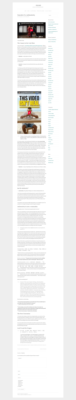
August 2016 (50, 98)
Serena (49, 39)
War (49, 145)
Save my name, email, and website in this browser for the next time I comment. (20, 383)
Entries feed (50, 158)
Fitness (49, 121)
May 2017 (49, 86)
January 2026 (50, 48)
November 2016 (50, 94)
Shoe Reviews (50, 133)
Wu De (49, 149)
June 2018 (49, 76)
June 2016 (49, 102)
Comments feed (50, 160)
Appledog (27, 16)
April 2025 (50, 56)
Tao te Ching (50, 139)
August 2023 (50, 64)
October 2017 (50, 82)
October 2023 (50, 62)
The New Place (54, 39)
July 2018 (49, 74)
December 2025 (50, 50)
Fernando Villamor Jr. (27, 394)
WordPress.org (50, 162)
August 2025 (50, 52)
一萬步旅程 (38, 5)
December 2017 (50, 80)
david (49, 41)
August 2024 (50, 58)
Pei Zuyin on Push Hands (52, 27)
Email (19, 374)
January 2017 (50, 92)
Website (19, 377)
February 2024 (50, 60)
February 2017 (50, 90)
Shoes (49, 135)
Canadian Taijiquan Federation (53, 109)
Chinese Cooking (51, 113)
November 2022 (50, 70)
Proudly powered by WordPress (22, 393)
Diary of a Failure (51, 117)
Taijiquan (49, 137)
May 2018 (49, 78)
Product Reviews (51, 131)
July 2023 (49, 66)
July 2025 (49, 54)
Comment (20, 358)
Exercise (49, 119)
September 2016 (51, 96)
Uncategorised (50, 143)
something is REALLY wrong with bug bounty (33, 45)
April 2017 (49, 88)
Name (19, 371)
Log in (49, 156)
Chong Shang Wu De (51, 115)
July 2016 (49, 100)
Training (49, 141)
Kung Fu (49, 125)
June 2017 (49, 84)
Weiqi (49, 147)
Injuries (49, 123)
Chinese (49, 111)
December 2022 (50, 68)
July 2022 (49, 72)
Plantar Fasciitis (50, 129)
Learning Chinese (51, 127)
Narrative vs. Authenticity (52, 29)
